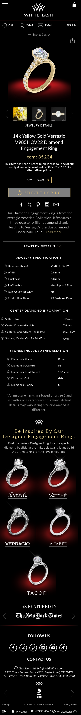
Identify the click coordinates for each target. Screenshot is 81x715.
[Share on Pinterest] (38, 206)
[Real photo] (39, 113)
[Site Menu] (5, 4)
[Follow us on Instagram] (43, 650)
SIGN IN (71, 25)
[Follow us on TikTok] (63, 650)
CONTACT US (39, 659)
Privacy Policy (69, 704)
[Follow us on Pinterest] (33, 650)
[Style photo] (20, 113)
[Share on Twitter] (29, 204)
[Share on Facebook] (22, 204)
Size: (30, 180)
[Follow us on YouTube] (53, 650)
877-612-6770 (57, 167)
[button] (26, 27)
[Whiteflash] (38, 10)
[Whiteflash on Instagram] (47, 204)
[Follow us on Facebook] (13, 650)
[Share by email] (55, 204)
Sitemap (6, 704)
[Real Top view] (58, 113)
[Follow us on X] (23, 650)
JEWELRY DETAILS (39, 125)
